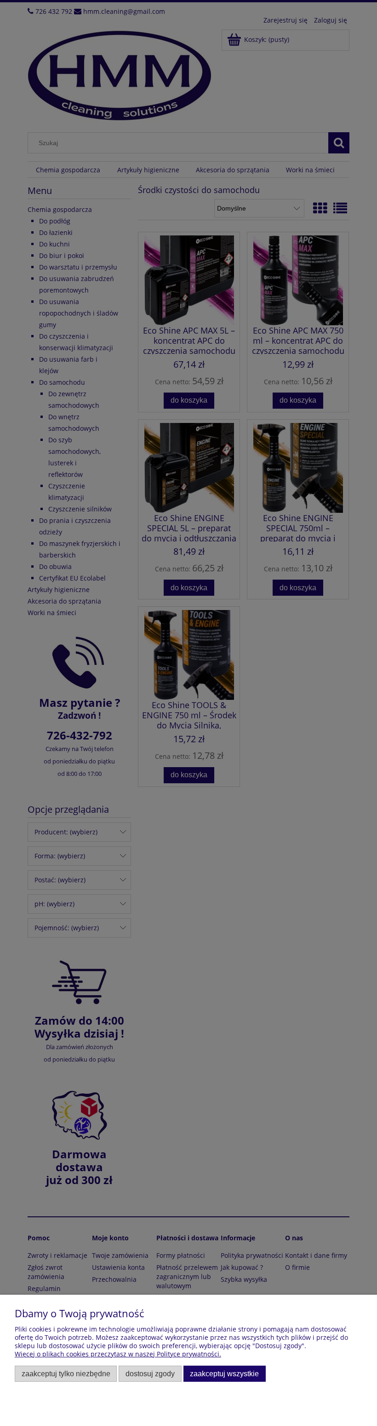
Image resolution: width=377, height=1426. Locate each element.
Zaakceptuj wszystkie (224, 1373)
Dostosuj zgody (150, 1373)
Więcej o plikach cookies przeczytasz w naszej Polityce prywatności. (118, 1354)
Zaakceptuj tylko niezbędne (66, 1373)
